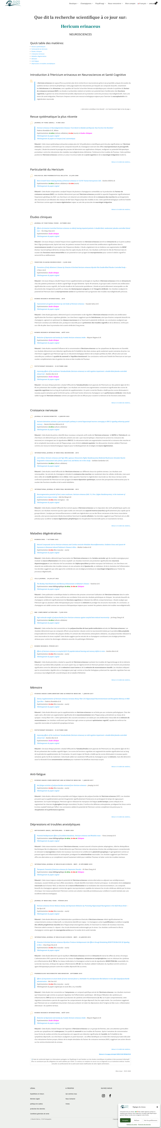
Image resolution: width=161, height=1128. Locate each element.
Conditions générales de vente (39, 1114)
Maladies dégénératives (38, 56)
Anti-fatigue (35, 61)
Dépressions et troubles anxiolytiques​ (43, 63)
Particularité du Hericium (39, 49)
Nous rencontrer (114, 4)
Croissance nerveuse (37, 54)
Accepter (125, 1120)
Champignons (85, 4)
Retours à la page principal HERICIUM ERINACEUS (115, 1054)
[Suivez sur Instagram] (103, 1096)
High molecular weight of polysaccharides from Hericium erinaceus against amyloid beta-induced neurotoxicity (73, 617)
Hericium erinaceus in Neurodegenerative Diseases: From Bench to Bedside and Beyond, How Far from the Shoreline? (75, 128)
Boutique (73, 4)
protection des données (37, 1109)
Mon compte (130, 4)
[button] (157, 1107)
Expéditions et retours (37, 1094)
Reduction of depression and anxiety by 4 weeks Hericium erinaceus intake (61, 337)
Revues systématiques (38, 46)
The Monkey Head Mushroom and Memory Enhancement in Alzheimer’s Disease (63, 584)
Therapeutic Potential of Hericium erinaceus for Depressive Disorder (59, 869)
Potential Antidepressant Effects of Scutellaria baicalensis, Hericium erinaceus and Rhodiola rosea (69, 836)
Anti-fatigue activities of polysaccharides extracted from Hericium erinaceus (61, 785)
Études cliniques (36, 51)
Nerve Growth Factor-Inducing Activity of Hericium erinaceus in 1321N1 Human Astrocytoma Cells (69, 181)
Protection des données (144, 1124)
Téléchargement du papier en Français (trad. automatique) (56, 139)
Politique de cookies (132, 1124)
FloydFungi (99, 4)
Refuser (136, 1120)
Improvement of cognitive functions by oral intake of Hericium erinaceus (60, 304)
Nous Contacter (70, 1099)
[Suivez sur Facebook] (110, 1096)
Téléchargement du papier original (48, 136)
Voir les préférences (150, 1120)
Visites (68, 1104)
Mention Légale (35, 1099)
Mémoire (34, 59)
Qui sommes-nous (71, 1094)
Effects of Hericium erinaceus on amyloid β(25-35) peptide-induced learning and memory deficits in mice (71, 651)
